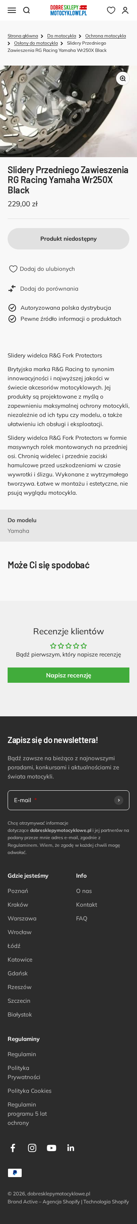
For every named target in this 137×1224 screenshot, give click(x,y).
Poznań (18, 890)
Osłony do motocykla (36, 43)
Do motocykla (61, 36)
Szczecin (19, 1000)
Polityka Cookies (29, 1090)
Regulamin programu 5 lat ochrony (27, 1113)
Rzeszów (20, 987)
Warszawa (22, 918)
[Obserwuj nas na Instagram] (32, 1148)
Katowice (20, 959)
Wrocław (20, 932)
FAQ (82, 918)
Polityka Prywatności (24, 1072)
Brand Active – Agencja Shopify (44, 1201)
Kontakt (86, 904)
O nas (84, 890)
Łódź (14, 945)
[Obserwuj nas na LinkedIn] (71, 1148)
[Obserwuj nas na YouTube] (51, 1148)
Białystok (20, 1014)
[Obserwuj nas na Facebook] (13, 1148)
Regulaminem (22, 845)
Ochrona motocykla (105, 36)
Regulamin (22, 1054)
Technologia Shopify (106, 1201)
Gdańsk (18, 973)
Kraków (18, 904)
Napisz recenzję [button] (68, 675)
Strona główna (23, 36)
